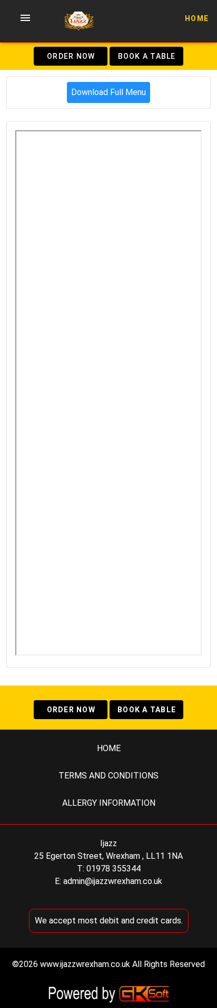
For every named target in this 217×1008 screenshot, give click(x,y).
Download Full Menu (108, 92)
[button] (25, 17)
